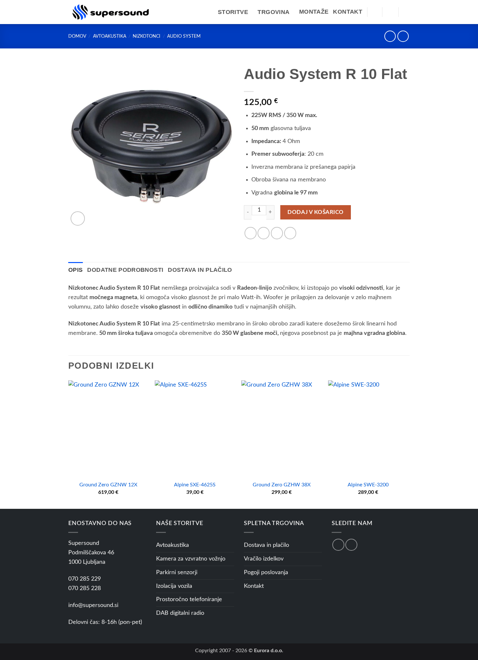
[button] (374, 12)
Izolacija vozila (174, 586)
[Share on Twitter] (264, 233)
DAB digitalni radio (180, 613)
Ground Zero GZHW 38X (282, 484)
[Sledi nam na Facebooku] (338, 545)
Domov (77, 36)
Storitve (233, 12)
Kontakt (347, 11)
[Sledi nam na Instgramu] (351, 545)
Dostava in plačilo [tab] (200, 270)
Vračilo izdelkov (264, 559)
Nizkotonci (146, 36)
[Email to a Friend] (277, 233)
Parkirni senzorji (176, 572)
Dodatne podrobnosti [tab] (125, 270)
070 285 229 (84, 579)
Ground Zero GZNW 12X (108, 484)
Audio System (184, 36)
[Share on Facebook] (251, 233)
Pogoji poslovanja (266, 572)
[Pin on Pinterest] (290, 233)
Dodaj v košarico (315, 212)
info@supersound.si (93, 605)
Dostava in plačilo (266, 545)
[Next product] (390, 36)
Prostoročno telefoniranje (189, 599)
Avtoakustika (109, 36)
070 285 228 (84, 588)
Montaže (314, 11)
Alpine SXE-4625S (195, 484)
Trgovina (273, 12)
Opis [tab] (75, 270)
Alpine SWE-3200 (368, 484)
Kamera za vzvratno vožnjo (190, 559)
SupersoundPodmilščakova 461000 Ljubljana (91, 552)
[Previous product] (403, 36)
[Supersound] (110, 12)
